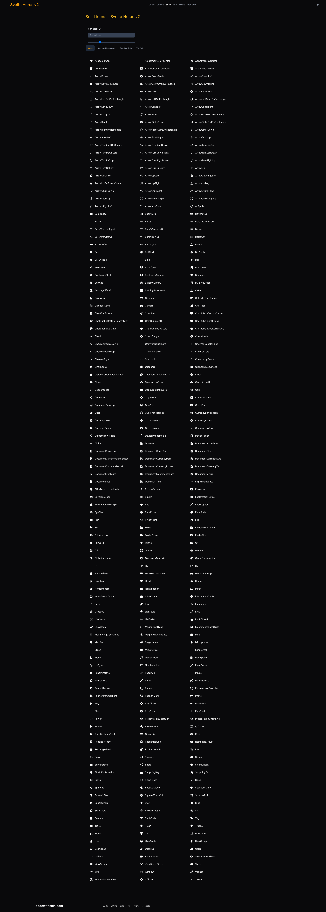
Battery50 (150, 244)
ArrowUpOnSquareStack (108, 183)
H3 (196, 565)
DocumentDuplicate (105, 474)
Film (97, 520)
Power (98, 718)
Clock (198, 374)
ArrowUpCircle (103, 175)
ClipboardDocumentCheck (109, 374)
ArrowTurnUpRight (155, 168)
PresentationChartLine (207, 718)
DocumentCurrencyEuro (208, 458)
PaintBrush (201, 665)
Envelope (200, 489)
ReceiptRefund (153, 741)
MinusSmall (201, 650)
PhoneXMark (152, 695)
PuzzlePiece (151, 726)
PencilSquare (202, 680)
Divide (98, 443)
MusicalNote (151, 657)
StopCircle (100, 810)
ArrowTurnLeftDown (206, 152)
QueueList (150, 734)
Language (200, 604)
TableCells (150, 818)
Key (147, 604)
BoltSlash (100, 267)
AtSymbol (200, 206)
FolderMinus (101, 535)
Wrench (199, 871)
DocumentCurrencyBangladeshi (112, 458)
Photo (198, 695)
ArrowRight (101, 122)
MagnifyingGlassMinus (107, 634)
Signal (98, 780)
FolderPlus (200, 535)
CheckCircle (201, 336)
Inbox (198, 588)
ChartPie (149, 313)
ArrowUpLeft (152, 175)
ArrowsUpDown (153, 206)
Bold (147, 259)
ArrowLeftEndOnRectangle (109, 99)
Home (198, 581)
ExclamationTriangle (106, 504)
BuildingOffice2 (103, 290)
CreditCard (201, 405)
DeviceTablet (202, 435)
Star (147, 803)
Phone (148, 688)
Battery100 (101, 244)
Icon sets (191, 4)
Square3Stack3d (154, 795)
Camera (149, 305)
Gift (97, 550)
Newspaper (201, 657)
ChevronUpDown (204, 359)
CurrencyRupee (103, 428)
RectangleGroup (204, 741)
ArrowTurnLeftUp (104, 160)
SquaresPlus (101, 803)
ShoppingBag (152, 772)
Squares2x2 (201, 795)
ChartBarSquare (103, 313)
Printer (98, 726)
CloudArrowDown (154, 382)
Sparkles (99, 787)
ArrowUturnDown (104, 191)
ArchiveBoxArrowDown (157, 68)
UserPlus (149, 848)
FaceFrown (151, 512)
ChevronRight (102, 359)
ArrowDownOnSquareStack (160, 83)
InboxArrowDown (104, 596)
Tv (146, 833)
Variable (99, 856)
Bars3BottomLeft (204, 221)
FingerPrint (151, 520)
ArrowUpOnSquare (205, 175)
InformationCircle (204, 596)
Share (148, 764)
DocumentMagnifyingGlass (159, 474)
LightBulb (150, 611)
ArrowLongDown (104, 106)
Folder (148, 527)
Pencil (148, 680)
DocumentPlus (102, 481)
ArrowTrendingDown (156, 145)
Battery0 (200, 236)
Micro (182, 4)
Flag (97, 527)
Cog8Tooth (151, 397)
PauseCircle (101, 680)
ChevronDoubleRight (206, 344)
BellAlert (149, 252)
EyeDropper (201, 504)
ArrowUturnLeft (153, 191)
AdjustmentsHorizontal (157, 61)
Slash (198, 780)
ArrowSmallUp (203, 137)
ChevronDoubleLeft (155, 344)
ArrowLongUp (102, 114)
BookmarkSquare (154, 275)
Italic (97, 604)
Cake (198, 290)
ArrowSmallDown (204, 129)
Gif (196, 542)
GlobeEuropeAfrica (205, 558)
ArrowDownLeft (204, 76)
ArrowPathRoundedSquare (209, 114)
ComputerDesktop (105, 405)
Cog (197, 389)
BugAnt (99, 282)
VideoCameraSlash (205, 856)
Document (150, 443)
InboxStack (151, 596)
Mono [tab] (90, 48)
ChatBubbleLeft (153, 321)
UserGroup (201, 841)
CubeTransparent (154, 412)
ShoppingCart (202, 772)
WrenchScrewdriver (105, 879)
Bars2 (98, 221)
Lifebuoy (99, 611)
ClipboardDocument (206, 367)
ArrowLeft (150, 91)
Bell (97, 252)
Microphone (201, 642)
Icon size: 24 (95, 28)
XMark (198, 879)
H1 (96, 565)
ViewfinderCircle (154, 864)
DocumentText (153, 481)
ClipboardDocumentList (158, 374)
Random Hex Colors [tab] (106, 48)
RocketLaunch (153, 749)
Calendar (150, 298)
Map (197, 634)
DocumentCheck (204, 451)
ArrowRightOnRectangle (108, 129)
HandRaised (101, 573)
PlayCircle (150, 703)
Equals (148, 497)
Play (97, 703)
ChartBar (200, 305)
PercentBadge (102, 688)
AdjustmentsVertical (206, 61)
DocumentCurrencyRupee (159, 466)
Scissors (149, 757)
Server (198, 757)
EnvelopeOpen (103, 497)
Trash (148, 826)
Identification (152, 588)
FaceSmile (200, 512)
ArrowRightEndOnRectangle (210, 122)
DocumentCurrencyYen (207, 466)
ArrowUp (200, 168)
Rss (197, 749)
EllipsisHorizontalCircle (107, 489)
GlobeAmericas (103, 558)
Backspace (100, 214)
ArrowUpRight (152, 183)
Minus (98, 650)
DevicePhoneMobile (155, 435)
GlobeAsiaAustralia (155, 558)
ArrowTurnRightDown (157, 160)
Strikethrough (152, 810)
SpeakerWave (152, 787)
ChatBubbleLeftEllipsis (207, 321)
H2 (146, 565)
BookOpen (151, 267)
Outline (160, 4)
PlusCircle (150, 711)
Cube (97, 412)
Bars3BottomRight (105, 229)
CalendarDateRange (206, 298)
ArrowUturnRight (204, 191)
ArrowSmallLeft (103, 137)
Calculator (100, 298)
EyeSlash (99, 512)
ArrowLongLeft (153, 106)
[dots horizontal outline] (311, 5)
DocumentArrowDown (207, 443)
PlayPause (200, 703)
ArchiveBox (101, 68)
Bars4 (198, 229)
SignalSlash (151, 780)
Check (98, 336)
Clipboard (150, 367)
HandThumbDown (155, 573)
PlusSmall (200, 711)
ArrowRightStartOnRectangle (161, 129)
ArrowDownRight (204, 83)
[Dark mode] (317, 4)
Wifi (97, 871)
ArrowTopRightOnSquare (108, 145)
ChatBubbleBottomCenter (209, 313)
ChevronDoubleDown (106, 344)
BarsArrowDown (104, 236)
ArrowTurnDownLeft (106, 152)
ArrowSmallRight (154, 137)
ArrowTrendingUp (204, 145)
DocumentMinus (204, 474)
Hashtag (99, 581)
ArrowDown (101, 76)
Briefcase (200, 275)
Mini (175, 4)
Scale (97, 757)
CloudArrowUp (203, 382)
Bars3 (148, 221)
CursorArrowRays (204, 428)
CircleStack (101, 367)
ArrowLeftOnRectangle (157, 99)
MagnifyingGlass (154, 627)
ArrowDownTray (103, 91)
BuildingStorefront (155, 290)
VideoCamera (152, 856)
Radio (198, 734)
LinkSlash (100, 619)
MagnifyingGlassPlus (156, 634)
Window (149, 871)
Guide (152, 4)
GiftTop (149, 550)
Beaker (199, 244)
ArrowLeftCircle (203, 91)
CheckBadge (152, 336)
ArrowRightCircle (154, 122)
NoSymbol (100, 665)
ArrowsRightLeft (104, 206)
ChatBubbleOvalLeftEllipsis (209, 328)
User (97, 841)
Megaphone (151, 642)
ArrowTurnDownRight (157, 152)
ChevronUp (151, 359)
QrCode (199, 726)
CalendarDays (102, 305)
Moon (98, 657)
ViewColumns (102, 864)
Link (197, 611)
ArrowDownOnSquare (106, 83)
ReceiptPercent (103, 741)
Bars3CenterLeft (154, 229)
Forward (99, 542)
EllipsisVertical (152, 489)
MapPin (99, 642)
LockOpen (100, 627)
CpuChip (149, 405)
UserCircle (150, 841)
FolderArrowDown (205, 527)
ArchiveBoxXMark (205, 68)
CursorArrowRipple (105, 435)
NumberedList (152, 665)
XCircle (149, 879)
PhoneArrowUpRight (106, 695)
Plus (97, 711)
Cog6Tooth (101, 397)
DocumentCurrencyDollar (158, 458)
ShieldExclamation (104, 772)
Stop (197, 803)
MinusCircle (151, 650)
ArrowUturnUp (103, 198)
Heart (148, 581)
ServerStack (101, 764)
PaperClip (150, 673)
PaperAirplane (102, 673)
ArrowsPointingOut (205, 198)
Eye (147, 504)
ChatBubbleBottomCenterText (111, 321)
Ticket (98, 826)
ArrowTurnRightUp (205, 160)
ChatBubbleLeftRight (106, 328)
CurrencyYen (152, 428)
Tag (197, 818)
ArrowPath (151, 114)
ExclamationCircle (205, 497)
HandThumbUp (203, 573)
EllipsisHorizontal (204, 481)
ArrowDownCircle (154, 76)
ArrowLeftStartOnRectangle (210, 99)
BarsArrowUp (152, 236)
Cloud (98, 382)
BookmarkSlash (103, 275)
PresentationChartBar (157, 718)
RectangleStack (103, 749)
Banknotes (201, 214)
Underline (200, 833)
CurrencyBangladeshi (206, 412)
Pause (198, 673)
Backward (150, 214)
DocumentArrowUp (105, 451)
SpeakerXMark (203, 787)
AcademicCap (102, 61)
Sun (197, 810)
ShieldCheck (202, 764)
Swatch (99, 818)
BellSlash (200, 252)
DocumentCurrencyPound (109, 466)
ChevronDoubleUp (105, 351)
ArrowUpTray (202, 183)
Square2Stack (102, 795)
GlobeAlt (199, 550)
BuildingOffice (202, 282)
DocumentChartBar (155, 451)
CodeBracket (102, 389)
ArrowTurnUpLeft (104, 168)
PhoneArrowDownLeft (207, 688)
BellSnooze (101, 259)
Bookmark (200, 267)
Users (198, 848)
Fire (197, 520)
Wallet (198, 864)
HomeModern (102, 588)
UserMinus (100, 848)
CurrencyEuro (152, 420)
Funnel (148, 542)
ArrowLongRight (204, 106)
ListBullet (150, 619)
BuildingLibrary (153, 282)
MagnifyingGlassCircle (207, 627)
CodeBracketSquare (156, 389)
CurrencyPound (203, 420)
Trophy (199, 826)
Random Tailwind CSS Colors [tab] (133, 48)
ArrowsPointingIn (154, 198)
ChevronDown (153, 351)
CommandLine (203, 397)
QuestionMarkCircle (105, 734)
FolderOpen (151, 535)
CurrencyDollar (103, 420)
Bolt (197, 259)
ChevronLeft (202, 351)
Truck (98, 833)
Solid (168, 4)
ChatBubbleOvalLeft (156, 328)
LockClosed (201, 619)
